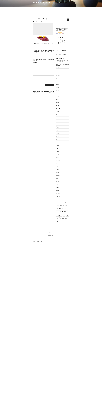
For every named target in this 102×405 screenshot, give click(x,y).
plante (57, 215)
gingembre (60, 208)
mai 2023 (57, 84)
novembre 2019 (58, 141)
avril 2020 (57, 133)
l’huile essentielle (64, 211)
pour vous (42, 52)
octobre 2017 (57, 178)
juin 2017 (57, 184)
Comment (60, 205)
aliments (62, 202)
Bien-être (40, 50)
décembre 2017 (58, 175)
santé (60, 218)
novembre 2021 (58, 106)
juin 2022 (57, 97)
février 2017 (57, 190)
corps (66, 205)
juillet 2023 (57, 81)
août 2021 (57, 109)
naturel (63, 212)
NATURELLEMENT (58, 214)
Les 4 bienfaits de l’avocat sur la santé (61, 54)
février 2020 (57, 136)
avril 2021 (57, 115)
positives (63, 215)
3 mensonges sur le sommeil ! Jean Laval (61, 50)
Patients (38, 52)
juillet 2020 (57, 129)
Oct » (66, 43)
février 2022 (57, 103)
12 (60, 40)
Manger (60, 212)
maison (57, 212)
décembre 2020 (58, 121)
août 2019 (57, 145)
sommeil (66, 218)
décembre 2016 (58, 193)
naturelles (64, 214)
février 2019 (57, 154)
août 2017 (57, 181)
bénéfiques (40, 51)
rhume (57, 218)
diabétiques (44, 51)
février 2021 (57, 118)
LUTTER (60, 211)
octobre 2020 (58, 124)
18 (58, 41)
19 (60, 41)
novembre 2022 (58, 90)
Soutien (46, 50)
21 (64, 41)
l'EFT (57, 211)
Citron (57, 205)
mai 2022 (57, 99)
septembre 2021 (58, 108)
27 (62, 42)
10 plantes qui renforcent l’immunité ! (64, 69)
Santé (44, 50)
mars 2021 (57, 117)
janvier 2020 (57, 138)
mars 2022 (57, 102)
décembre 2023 (58, 75)
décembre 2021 (58, 105)
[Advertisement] (43, 29)
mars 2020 (57, 135)
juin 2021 (57, 112)
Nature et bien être (42, 3)
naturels (67, 214)
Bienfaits (65, 202)
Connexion (49, 232)
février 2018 (57, 172)
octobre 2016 (58, 196)
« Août (58, 43)
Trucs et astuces (51, 50)
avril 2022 (57, 100)
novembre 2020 (58, 123)
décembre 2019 (58, 139)
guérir (65, 208)
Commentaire (35, 62)
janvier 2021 (57, 120)
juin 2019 (57, 148)
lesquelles (48, 51)
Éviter (57, 221)
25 (58, 42)
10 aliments (57, 202)
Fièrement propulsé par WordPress (37, 241)
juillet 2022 (57, 96)
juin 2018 (57, 166)
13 (62, 40)
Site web (34, 80)
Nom (34, 73)
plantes (60, 215)
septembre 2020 (58, 126)
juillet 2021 (57, 111)
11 (58, 40)
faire (57, 208)
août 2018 (57, 163)
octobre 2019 (58, 142)
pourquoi (66, 215)
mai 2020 (57, 132)
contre (63, 205)
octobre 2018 (58, 160)
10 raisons (36, 51)
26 (60, 42)
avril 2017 (57, 187)
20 (62, 41)
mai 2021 (57, 114)
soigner (63, 218)
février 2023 (57, 87)
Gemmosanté (58, 60)
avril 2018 (57, 169)
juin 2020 (57, 130)
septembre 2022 (58, 93)
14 (64, 40)
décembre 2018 (58, 157)
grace (63, 208)
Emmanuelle (43, 17)
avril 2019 (57, 151)
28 (64, 42)
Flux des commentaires (51, 235)
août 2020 (57, 127)
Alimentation (36, 50)
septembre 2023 (58, 78)
